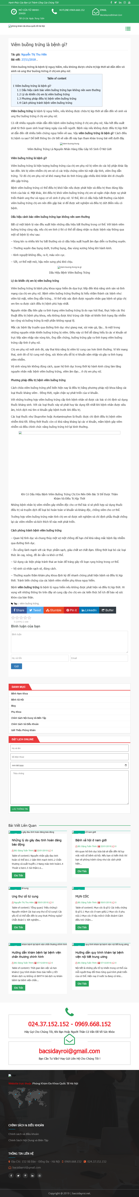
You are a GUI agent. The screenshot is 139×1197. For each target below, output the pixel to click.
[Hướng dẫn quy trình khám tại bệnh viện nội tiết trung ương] (100, 944)
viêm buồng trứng (29, 603)
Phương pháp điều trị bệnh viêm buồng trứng (46, 98)
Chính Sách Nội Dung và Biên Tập (28, 718)
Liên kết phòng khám (18, 1116)
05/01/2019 (43, 902)
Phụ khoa (16, 711)
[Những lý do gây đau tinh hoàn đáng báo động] (31, 832)
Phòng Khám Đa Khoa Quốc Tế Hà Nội (55, 1083)
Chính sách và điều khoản (25, 724)
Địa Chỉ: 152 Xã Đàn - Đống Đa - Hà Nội (35, 1161)
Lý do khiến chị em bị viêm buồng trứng (43, 94)
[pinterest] (25, 1175)
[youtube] (129, 2)
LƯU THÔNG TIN (20, 808)
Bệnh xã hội (17, 699)
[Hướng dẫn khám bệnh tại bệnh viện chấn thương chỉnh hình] (37, 944)
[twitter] (115, 2)
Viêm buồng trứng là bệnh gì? (32, 86)
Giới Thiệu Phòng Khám (23, 730)
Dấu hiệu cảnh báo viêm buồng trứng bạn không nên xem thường (59, 90)
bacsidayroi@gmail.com (27, 1167)
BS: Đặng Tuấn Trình (23, 850)
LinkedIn (90, 610)
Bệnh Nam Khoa (19, 693)
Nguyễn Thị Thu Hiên (34, 54)
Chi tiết (18, 875)
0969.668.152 (73, 1161)
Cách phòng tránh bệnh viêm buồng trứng (44, 102)
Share (19, 610)
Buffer (109, 610)
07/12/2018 (42, 962)
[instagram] (125, 2)
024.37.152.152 (96, 1161)
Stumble (55, 610)
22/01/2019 (42, 850)
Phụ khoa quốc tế (14, 1119)
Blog (13, 705)
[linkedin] (120, 2)
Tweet (36, 610)
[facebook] (111, 2)
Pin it (73, 610)
